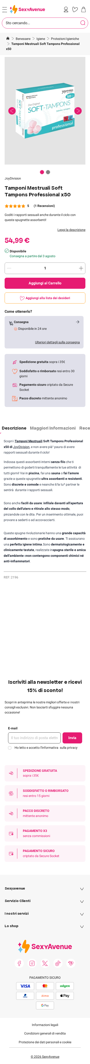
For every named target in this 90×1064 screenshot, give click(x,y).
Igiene (41, 39)
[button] (45, 110)
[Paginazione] (42, 172)
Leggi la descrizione (71, 230)
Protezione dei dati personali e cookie (45, 1042)
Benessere (23, 39)
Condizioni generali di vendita (45, 1033)
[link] (67, 9)
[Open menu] (4, 9)
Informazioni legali (45, 1025)
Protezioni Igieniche (65, 39)
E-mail (13, 728)
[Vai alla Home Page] (8, 38)
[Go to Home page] (27, 9)
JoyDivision (13, 178)
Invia (72, 738)
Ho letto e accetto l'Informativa (46, 747)
